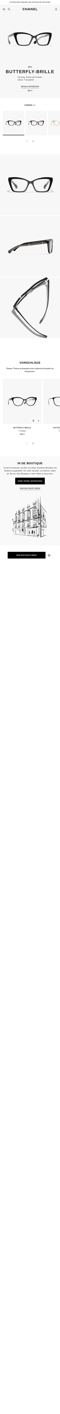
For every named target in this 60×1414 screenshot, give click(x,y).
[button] (30, 8)
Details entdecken (30, 86)
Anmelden (7, 605)
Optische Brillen (34, 618)
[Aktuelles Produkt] (13, 123)
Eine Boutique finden (26, 555)
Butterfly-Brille (18, 428)
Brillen (19, 618)
